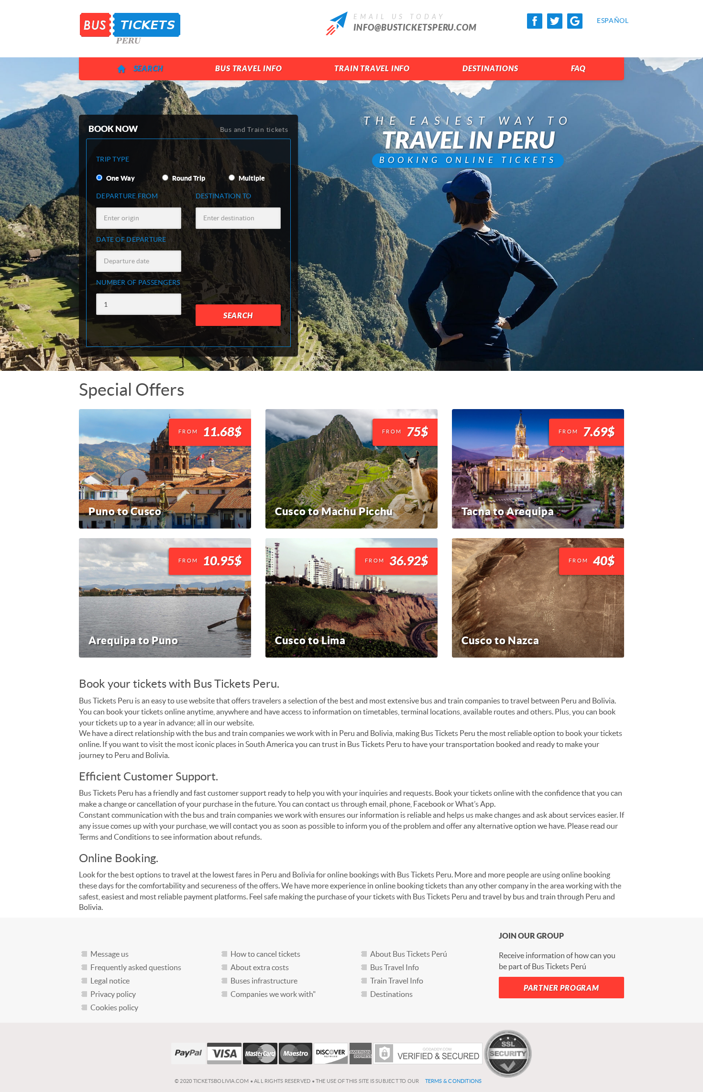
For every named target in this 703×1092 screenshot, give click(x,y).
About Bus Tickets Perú (408, 954)
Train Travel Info (372, 68)
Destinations (490, 68)
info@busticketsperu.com (415, 27)
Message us (109, 954)
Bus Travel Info (248, 68)
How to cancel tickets (265, 954)
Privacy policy (113, 994)
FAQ (578, 68)
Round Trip (188, 178)
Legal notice (110, 980)
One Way (120, 178)
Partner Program (561, 988)
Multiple (251, 178)
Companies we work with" (273, 994)
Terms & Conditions (453, 1081)
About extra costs (260, 967)
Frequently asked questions (135, 967)
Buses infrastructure (264, 980)
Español (604, 20)
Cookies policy (114, 1007)
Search (148, 68)
